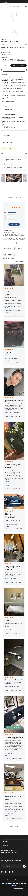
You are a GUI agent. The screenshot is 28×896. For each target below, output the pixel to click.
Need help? (24, 153)
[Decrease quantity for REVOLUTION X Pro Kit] (2, 65)
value (14, 254)
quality (9, 254)
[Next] (26, 1)
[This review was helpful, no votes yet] (19, 363)
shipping (5, 258)
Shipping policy (22, 890)
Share (4, 153)
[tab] (5, 74)
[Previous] (1, 1)
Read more (11, 308)
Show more (11, 258)
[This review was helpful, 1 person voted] (19, 315)
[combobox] (20, 261)
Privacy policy (10, 890)
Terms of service (16, 890)
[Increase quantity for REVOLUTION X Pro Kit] (7, 65)
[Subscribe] (24, 866)
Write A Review (14, 224)
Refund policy (5, 890)
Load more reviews (14, 826)
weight (4, 254)
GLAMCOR (4, 39)
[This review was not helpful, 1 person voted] (21, 818)
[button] (4, 54)
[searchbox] (8, 248)
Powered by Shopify (18, 888)
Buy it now (14, 69)
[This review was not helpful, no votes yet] (21, 315)
